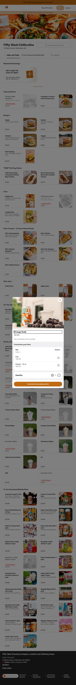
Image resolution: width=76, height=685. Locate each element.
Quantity (19, 375)
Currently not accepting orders (38, 384)
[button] (38, 313)
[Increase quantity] (59, 375)
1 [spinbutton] (55, 375)
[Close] (60, 300)
